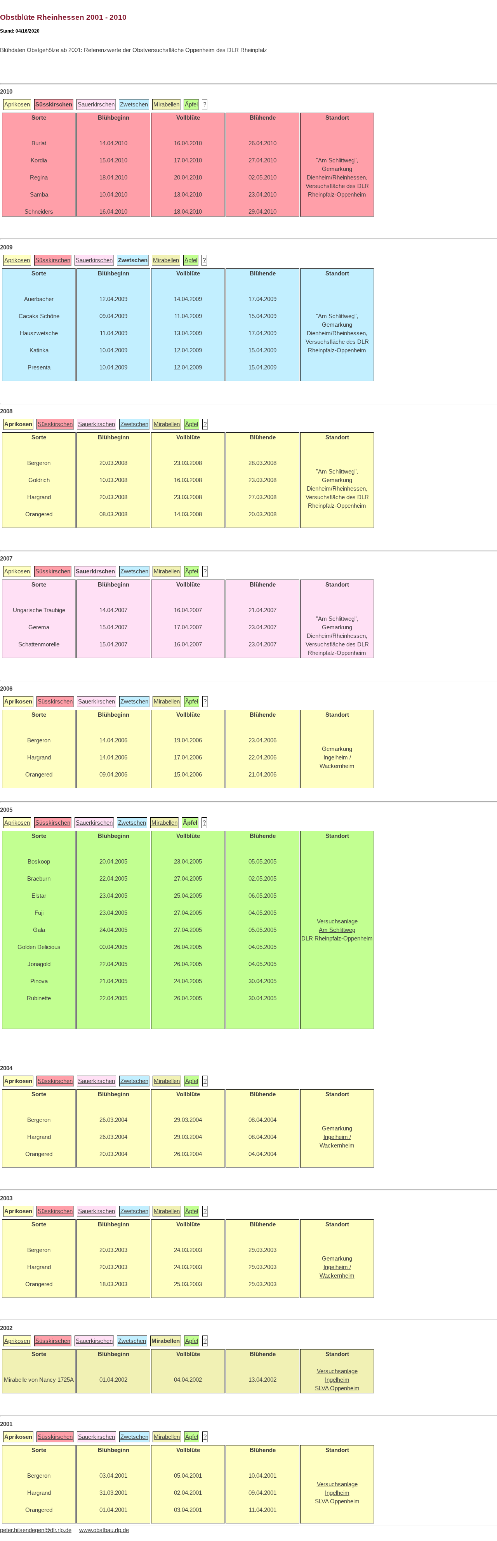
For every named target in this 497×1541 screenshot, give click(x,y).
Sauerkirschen (96, 104)
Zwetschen (134, 104)
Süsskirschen (52, 260)
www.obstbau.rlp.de (104, 1530)
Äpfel (191, 104)
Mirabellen (166, 104)
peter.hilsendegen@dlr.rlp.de (35, 1530)
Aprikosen (17, 104)
